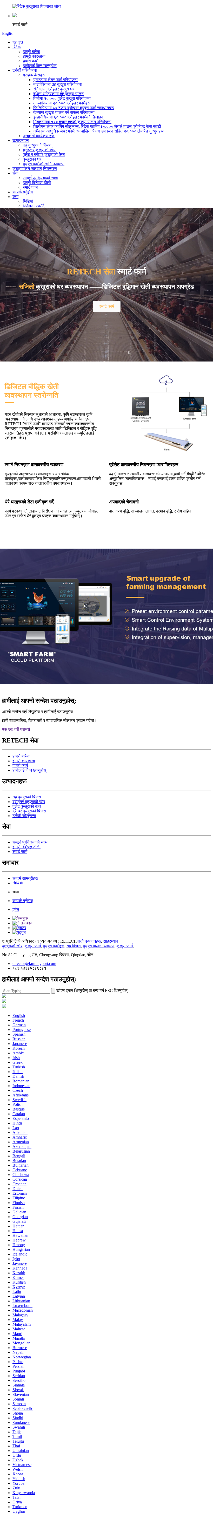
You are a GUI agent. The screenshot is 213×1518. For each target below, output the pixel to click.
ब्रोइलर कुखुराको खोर (39, 150)
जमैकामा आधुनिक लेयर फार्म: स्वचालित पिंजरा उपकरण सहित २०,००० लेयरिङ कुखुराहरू (98, 131)
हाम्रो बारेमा (31, 51)
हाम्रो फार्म (30, 61)
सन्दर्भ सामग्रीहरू (25, 878)
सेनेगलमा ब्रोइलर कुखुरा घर (53, 89)
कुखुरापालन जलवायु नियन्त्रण (34, 168)
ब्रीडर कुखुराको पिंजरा (29, 811)
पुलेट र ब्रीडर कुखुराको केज (44, 154)
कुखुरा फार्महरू (53, 946)
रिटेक (16, 47)
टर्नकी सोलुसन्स (24, 815)
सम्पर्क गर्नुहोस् (22, 192)
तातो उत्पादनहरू (89, 941)
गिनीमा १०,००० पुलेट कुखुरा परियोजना (62, 98)
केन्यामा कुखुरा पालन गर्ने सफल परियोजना (64, 112)
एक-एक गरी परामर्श (16, 729)
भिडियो (28, 201)
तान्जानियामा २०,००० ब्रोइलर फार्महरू (61, 103)
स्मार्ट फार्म (30, 187)
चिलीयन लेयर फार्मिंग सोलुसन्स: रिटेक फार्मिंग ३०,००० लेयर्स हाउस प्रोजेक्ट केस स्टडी (97, 126)
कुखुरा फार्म (32, 946)
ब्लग (15, 196)
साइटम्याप (110, 941)
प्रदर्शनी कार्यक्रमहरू (39, 136)
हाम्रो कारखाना (34, 56)
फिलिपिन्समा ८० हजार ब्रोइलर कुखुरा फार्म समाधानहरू (73, 108)
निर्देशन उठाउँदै (33, 206)
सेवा (15, 173)
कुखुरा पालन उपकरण (98, 946)
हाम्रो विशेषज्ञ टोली (37, 182)
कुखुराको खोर (12, 946)
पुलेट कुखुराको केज (26, 806)
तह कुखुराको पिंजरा (37, 145)
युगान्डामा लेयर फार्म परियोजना (55, 79)
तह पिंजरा (73, 946)
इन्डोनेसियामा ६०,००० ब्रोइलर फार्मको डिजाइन (68, 117)
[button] (107, 306)
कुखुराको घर (32, 159)
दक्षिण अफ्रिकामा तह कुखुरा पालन (58, 93)
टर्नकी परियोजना (24, 70)
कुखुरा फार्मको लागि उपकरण (43, 164)
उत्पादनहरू (20, 140)
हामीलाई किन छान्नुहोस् (40, 65)
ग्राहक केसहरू (34, 75)
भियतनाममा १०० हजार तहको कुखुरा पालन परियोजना (72, 122)
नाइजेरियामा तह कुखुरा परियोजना (57, 84)
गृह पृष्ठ (17, 42)
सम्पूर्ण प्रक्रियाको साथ (40, 178)
